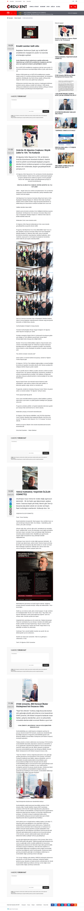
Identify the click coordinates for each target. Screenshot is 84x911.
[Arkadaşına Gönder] (11, 63)
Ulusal (58, 6)
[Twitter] (11, 56)
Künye (28, 904)
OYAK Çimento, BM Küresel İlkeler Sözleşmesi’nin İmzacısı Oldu (38, 13)
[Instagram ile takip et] (65, 905)
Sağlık (53, 6)
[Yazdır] (11, 66)
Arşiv (24, 1)
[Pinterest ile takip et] (72, 905)
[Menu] (71, 6)
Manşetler (12, 1)
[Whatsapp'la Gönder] (11, 61)
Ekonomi (42, 6)
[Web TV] (73, 1)
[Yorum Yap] (11, 68)
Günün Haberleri (18, 1)
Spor (48, 6)
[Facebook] (11, 53)
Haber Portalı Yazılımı (13, 909)
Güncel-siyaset (34, 6)
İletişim (33, 904)
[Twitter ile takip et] (55, 905)
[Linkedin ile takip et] (62, 905)
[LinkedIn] (11, 58)
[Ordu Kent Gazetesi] (17, 6)
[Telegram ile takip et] (68, 905)
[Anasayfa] (7, 1)
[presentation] (11, 13)
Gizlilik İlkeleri (39, 904)
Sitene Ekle (29, 1)
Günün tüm (72, 13)
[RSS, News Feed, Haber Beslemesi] (75, 905)
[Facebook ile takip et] (52, 905)
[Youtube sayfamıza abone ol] (59, 905)
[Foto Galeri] (76, 1)
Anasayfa (24, 904)
